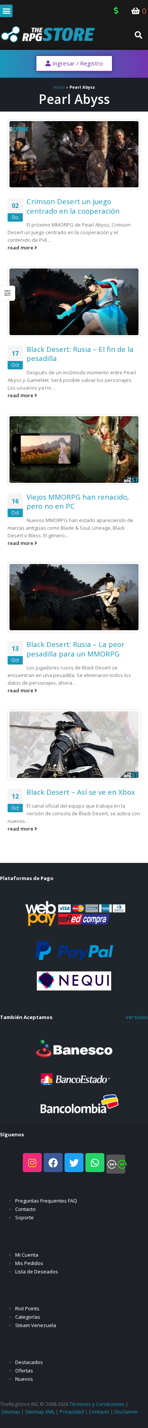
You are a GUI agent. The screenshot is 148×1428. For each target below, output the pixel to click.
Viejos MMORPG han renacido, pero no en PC (78, 501)
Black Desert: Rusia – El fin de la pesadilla (80, 353)
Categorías (27, 1316)
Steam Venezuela (35, 1325)
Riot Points (27, 1308)
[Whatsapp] (94, 1162)
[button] (6, 11)
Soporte (24, 1217)
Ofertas (24, 1370)
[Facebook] (53, 1162)
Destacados (29, 1362)
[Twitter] (74, 1162)
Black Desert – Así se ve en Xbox (81, 792)
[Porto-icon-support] (115, 1164)
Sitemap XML (40, 1411)
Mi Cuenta (26, 1254)
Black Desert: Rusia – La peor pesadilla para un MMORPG (75, 648)
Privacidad (72, 1411)
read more (21, 247)
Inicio (59, 87)
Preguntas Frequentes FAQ (46, 1200)
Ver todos (137, 1017)
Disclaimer (126, 1411)
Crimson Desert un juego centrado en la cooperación (73, 206)
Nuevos (24, 1378)
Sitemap (10, 1411)
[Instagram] (32, 1162)
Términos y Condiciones (96, 1404)
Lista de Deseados (36, 1271)
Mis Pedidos (29, 1263)
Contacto (25, 1209)
